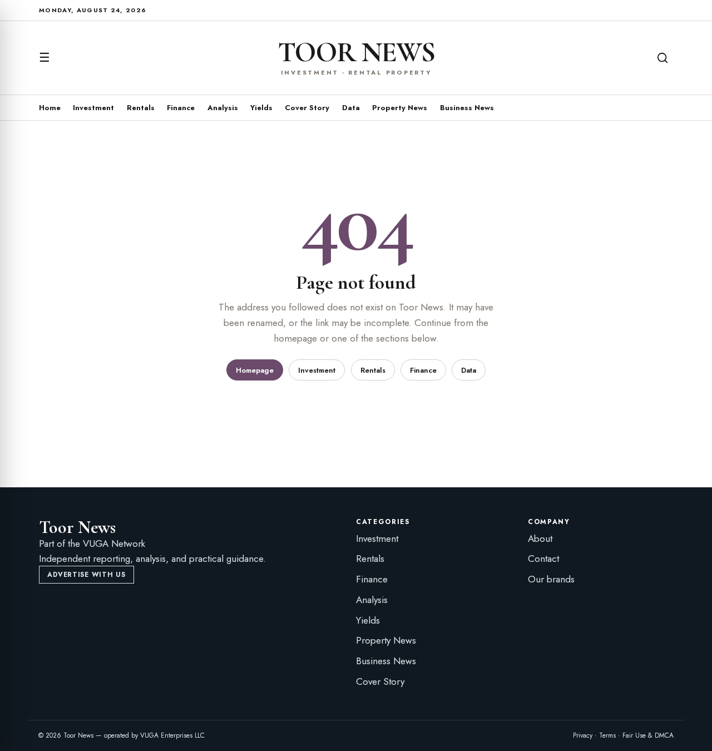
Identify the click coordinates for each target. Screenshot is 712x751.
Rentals (141, 107)
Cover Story (307, 107)
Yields (261, 107)
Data (351, 107)
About (540, 538)
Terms (607, 735)
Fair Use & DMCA (648, 735)
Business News (467, 107)
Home (50, 107)
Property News (399, 107)
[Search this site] (662, 57)
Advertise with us (86, 575)
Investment (93, 107)
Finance (181, 107)
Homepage (255, 370)
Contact (543, 558)
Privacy (582, 735)
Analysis (222, 107)
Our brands (551, 579)
